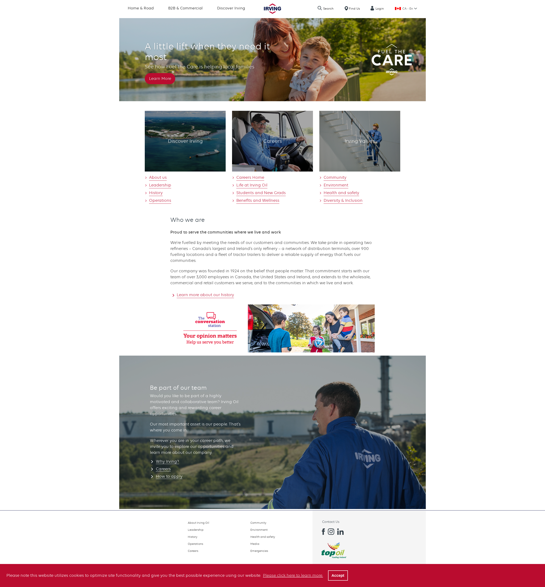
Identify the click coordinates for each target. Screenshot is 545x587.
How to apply (169, 476)
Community (335, 177)
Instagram (331, 531)
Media (254, 543)
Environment (336, 185)
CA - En (407, 8)
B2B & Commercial (185, 8)
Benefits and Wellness (257, 200)
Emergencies (259, 550)
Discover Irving (231, 8)
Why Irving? (167, 461)
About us (158, 177)
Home (272, 8)
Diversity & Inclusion (343, 200)
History (156, 192)
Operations (160, 200)
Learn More (160, 78)
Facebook (321, 531)
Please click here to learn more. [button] (293, 575)
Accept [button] (337, 575)
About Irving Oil (198, 522)
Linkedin (340, 531)
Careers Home (250, 177)
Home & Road (141, 8)
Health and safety (341, 192)
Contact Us (330, 522)
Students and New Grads (261, 192)
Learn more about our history (205, 294)
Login (380, 8)
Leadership (160, 185)
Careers (163, 468)
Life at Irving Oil (251, 185)
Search (328, 8)
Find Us (354, 8)
